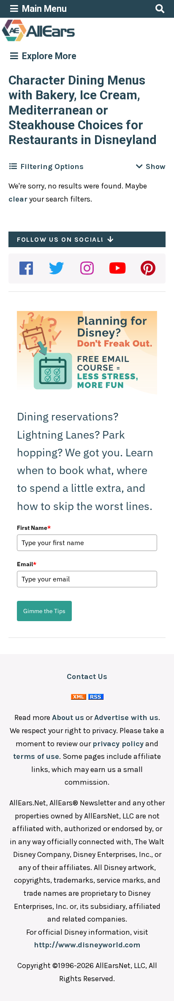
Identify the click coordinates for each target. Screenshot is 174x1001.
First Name (34, 528)
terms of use (36, 756)
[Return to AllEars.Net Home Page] (64, 40)
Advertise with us (126, 717)
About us (68, 717)
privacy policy (118, 743)
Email (26, 564)
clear (17, 199)
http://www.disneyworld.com (87, 944)
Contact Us (87, 676)
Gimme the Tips (44, 611)
